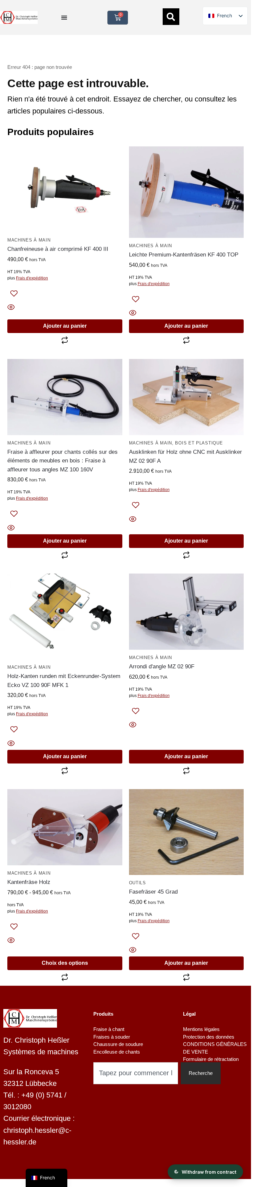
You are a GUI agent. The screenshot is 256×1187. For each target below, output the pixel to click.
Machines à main (29, 240)
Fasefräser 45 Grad (153, 892)
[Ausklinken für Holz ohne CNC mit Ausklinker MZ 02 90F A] (186, 397)
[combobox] (135, 1073)
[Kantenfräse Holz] (64, 827)
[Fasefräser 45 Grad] (186, 832)
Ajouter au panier (65, 326)
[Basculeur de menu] (64, 17)
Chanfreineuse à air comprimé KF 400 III (57, 249)
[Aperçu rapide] (64, 308)
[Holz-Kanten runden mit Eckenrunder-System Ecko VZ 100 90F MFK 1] (64, 616)
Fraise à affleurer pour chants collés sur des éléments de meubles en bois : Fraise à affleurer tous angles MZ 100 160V (62, 461)
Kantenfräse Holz (28, 882)
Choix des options (65, 963)
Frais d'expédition (32, 278)
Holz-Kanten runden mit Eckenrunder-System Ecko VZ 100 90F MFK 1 (63, 680)
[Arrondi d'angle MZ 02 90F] (186, 612)
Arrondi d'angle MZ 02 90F (161, 666)
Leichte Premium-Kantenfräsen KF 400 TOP (183, 255)
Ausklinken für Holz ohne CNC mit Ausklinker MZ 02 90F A (185, 456)
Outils (137, 882)
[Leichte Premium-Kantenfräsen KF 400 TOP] (186, 192)
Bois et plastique (199, 442)
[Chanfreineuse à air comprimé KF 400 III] (64, 189)
